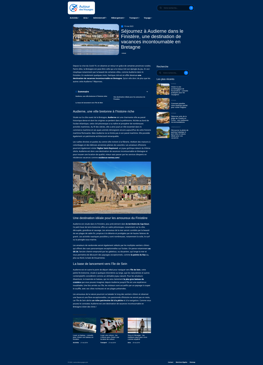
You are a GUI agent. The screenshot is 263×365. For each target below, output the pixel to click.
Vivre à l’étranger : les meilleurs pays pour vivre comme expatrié (137, 337)
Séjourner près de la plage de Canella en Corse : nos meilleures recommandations (179, 119)
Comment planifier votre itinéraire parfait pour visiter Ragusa (179, 105)
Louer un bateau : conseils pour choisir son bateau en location (83, 337)
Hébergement (176, 127)
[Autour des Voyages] (81, 8)
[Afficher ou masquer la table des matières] (118, 91)
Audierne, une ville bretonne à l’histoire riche (91, 96)
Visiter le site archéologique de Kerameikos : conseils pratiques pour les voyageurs (179, 91)
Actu (129, 342)
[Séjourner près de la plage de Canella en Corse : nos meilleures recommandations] (163, 117)
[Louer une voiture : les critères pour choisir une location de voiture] (112, 325)
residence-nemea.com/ (108, 157)
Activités (76, 342)
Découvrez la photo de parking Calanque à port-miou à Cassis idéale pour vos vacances (179, 134)
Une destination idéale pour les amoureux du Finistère (129, 98)
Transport (103, 342)
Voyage (124, 53)
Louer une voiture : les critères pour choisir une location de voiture (109, 337)
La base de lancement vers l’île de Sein (89, 102)
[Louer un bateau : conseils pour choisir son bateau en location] (84, 325)
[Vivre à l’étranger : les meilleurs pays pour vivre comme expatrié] (139, 325)
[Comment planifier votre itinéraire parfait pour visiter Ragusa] (163, 104)
